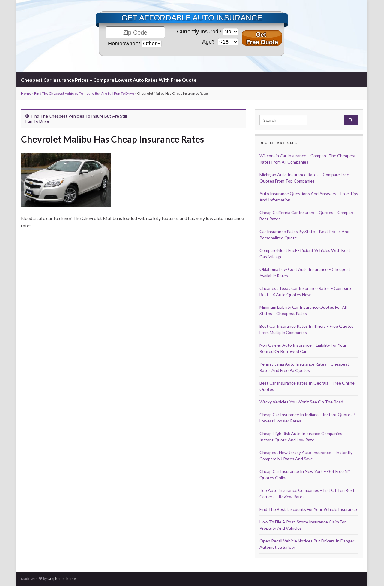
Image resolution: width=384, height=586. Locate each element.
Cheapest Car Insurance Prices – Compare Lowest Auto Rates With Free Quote (108, 80)
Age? (209, 42)
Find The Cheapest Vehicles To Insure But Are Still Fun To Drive (84, 93)
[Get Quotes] (262, 38)
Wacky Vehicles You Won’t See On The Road (301, 401)
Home (26, 93)
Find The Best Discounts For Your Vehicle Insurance (308, 509)
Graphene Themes (62, 578)
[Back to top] (370, 572)
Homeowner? (124, 44)
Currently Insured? (199, 32)
